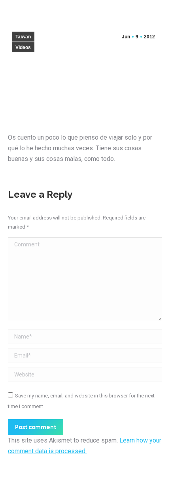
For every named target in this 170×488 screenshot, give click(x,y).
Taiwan (23, 37)
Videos (23, 47)
